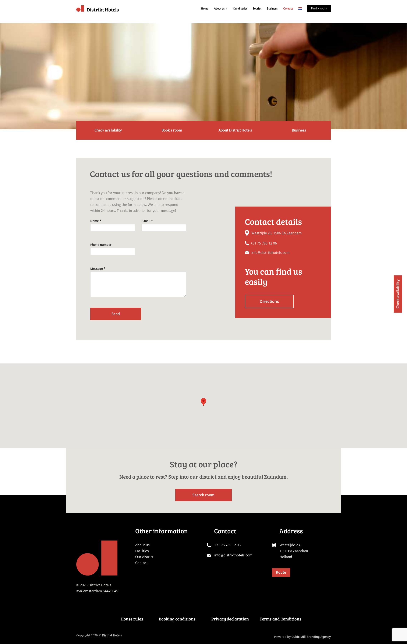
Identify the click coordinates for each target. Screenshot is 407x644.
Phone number (101, 245)
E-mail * (147, 221)
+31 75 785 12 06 (264, 243)
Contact (288, 8)
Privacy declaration (230, 619)
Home (204, 8)
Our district (240, 8)
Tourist (257, 8)
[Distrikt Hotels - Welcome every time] (97, 8)
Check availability (108, 130)
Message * (97, 269)
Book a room (172, 130)
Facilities (142, 551)
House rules (132, 619)
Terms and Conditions (280, 619)
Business (272, 8)
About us (219, 8)
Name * (95, 221)
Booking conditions (177, 619)
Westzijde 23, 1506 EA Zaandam (276, 233)
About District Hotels (235, 130)
